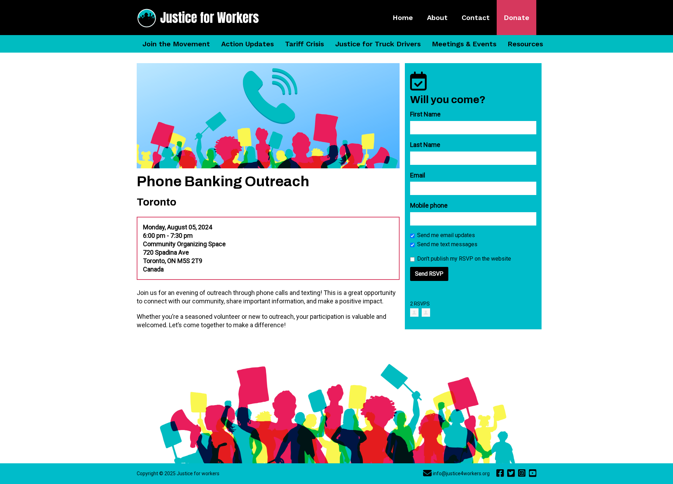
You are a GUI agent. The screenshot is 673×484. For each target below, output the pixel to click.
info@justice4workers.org (461, 473)
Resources (525, 44)
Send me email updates (446, 235)
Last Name (425, 144)
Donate (516, 17)
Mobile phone (429, 205)
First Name (425, 114)
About (437, 17)
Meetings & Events (464, 44)
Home (403, 17)
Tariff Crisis (304, 44)
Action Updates (247, 44)
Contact (476, 17)
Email (417, 175)
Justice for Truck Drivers (378, 44)
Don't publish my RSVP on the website (464, 258)
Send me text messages (447, 244)
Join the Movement (176, 44)
